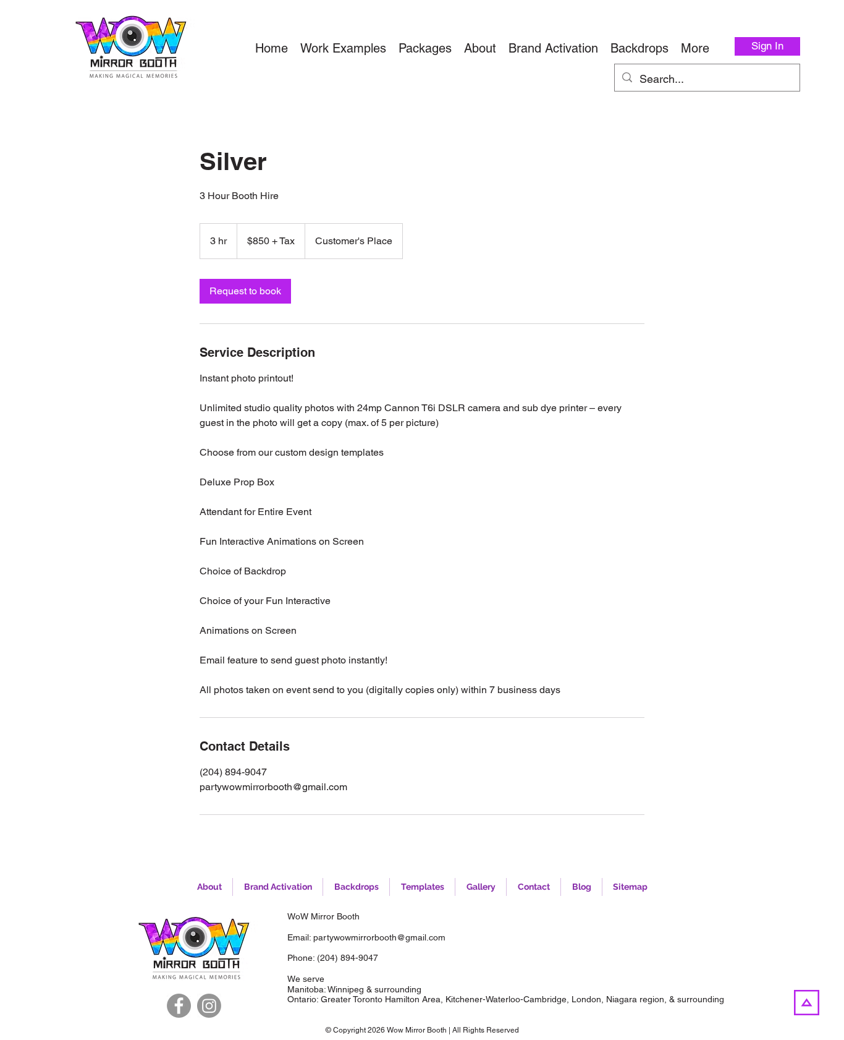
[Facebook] (179, 1006)
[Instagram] (209, 1006)
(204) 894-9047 (347, 958)
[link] (245, 291)
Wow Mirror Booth (417, 1030)
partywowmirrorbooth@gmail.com (379, 937)
